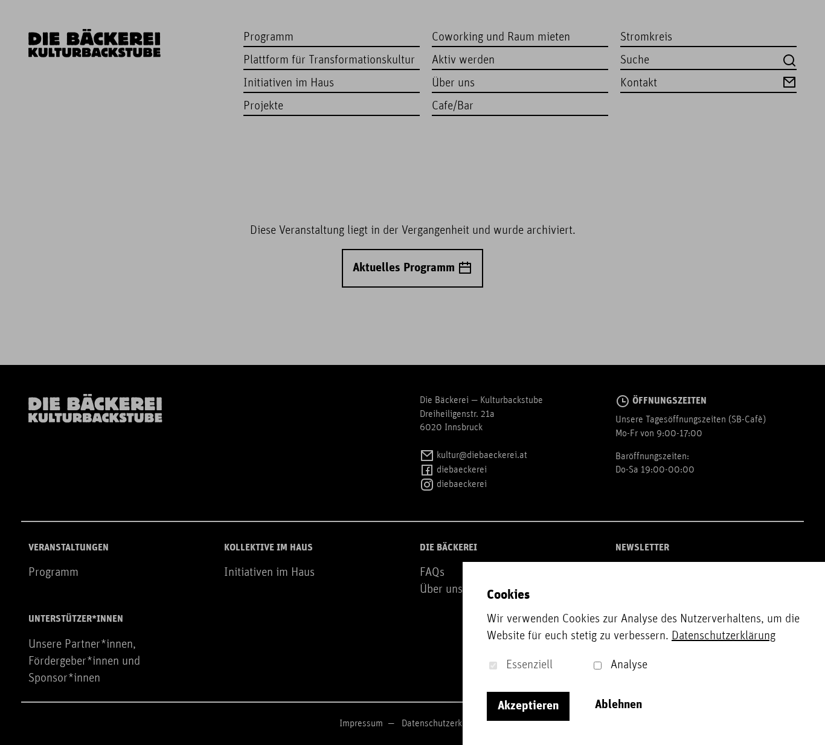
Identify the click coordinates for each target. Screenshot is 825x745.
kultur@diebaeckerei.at (480, 455)
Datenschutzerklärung (444, 724)
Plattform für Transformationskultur (329, 60)
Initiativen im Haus (288, 83)
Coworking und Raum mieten (501, 37)
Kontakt (638, 83)
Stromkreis (646, 37)
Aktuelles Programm (405, 268)
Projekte (263, 106)
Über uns (453, 83)
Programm (268, 37)
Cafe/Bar (452, 106)
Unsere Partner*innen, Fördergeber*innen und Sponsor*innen (84, 661)
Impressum (361, 724)
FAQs (432, 572)
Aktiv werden (463, 60)
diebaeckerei (460, 470)
